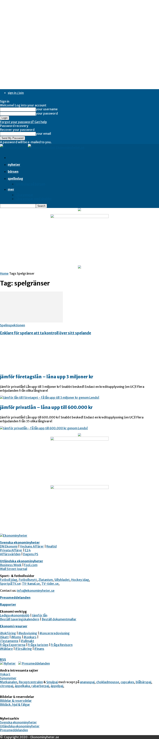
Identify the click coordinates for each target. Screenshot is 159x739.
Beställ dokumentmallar (59, 619)
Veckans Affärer (32, 546)
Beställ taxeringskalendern (19, 619)
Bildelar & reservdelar (16, 701)
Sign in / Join (16, 93)
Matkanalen (8, 682)
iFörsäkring (23, 649)
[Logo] (14, 147)
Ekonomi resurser (13, 626)
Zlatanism (45, 580)
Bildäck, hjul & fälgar (15, 704)
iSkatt (4, 637)
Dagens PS (30, 554)
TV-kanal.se (31, 584)
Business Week (11, 565)
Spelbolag (15, 178)
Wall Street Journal (13, 569)
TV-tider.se (50, 584)
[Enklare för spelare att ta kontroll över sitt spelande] (31, 321)
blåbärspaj (143, 682)
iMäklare (6, 649)
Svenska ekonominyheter (20, 542)
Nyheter (14, 164)
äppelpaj (57, 686)
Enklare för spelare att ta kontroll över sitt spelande (45, 333)
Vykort (5, 674)
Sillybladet (62, 580)
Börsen (13, 171)
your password (47, 113)
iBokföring (8, 633)
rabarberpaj (40, 686)
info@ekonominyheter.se (35, 590)
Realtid (51, 546)
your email (43, 133)
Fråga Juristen (38, 645)
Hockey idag (80, 580)
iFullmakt (27, 641)
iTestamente (9, 641)
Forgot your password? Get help (23, 122)
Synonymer (8, 678)
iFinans (39, 649)
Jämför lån (39, 615)
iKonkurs (30, 637)
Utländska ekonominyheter (21, 561)
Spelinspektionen (12, 325)
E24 (28, 550)
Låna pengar (24, 195)
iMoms (16, 637)
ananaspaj (87, 682)
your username (47, 109)
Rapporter (8, 604)
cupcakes (127, 682)
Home (4, 273)
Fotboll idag (8, 580)
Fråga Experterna (12, 645)
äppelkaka (22, 686)
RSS (3, 659)
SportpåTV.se (10, 584)
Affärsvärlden (10, 554)
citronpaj (6, 686)
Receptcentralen (31, 682)
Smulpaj (52, 682)
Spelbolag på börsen (30, 184)
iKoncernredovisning (55, 633)
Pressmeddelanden (15, 597)
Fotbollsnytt (28, 580)
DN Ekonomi (8, 546)
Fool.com (30, 565)
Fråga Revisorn (62, 645)
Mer (11, 189)
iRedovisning (27, 633)
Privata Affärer (11, 550)
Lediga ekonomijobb (14, 615)
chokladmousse (107, 682)
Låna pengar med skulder (34, 199)
